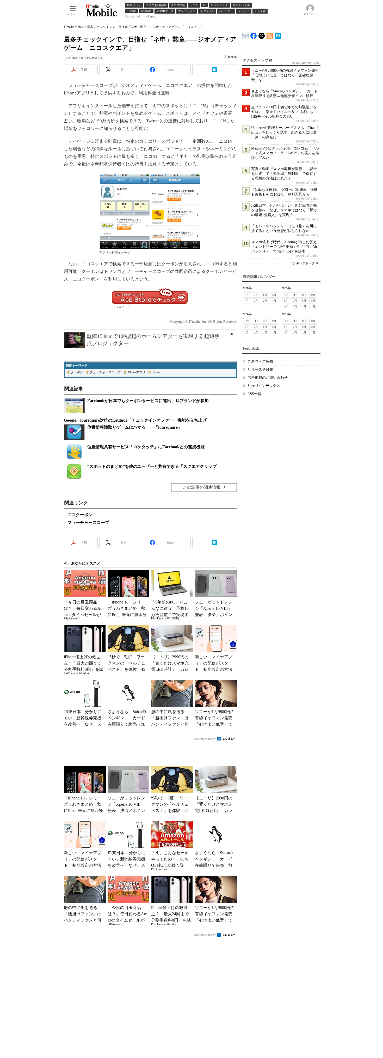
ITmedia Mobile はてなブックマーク (278, 35)
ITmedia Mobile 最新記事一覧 (270, 35)
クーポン (77, 372)
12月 (286, 295)
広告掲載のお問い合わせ (268, 378)
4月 (247, 300)
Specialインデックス (264, 386)
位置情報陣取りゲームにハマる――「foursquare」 (134, 427)
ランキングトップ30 (304, 263)
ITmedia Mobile (74, 27)
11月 (295, 295)
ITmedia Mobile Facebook (253, 35)
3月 (256, 300)
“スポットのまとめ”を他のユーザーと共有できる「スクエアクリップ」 (154, 466)
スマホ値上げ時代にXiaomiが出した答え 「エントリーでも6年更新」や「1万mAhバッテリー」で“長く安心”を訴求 (285, 246)
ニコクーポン (79, 514)
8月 (247, 295)
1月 (274, 300)
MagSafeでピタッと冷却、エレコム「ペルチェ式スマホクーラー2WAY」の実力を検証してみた (285, 153)
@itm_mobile (261, 35)
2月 (265, 300)
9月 (313, 295)
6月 (265, 295)
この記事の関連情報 (201, 487)
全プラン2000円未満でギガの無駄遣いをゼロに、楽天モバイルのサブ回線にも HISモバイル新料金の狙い (284, 111)
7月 (256, 295)
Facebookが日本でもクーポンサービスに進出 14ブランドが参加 (148, 400)
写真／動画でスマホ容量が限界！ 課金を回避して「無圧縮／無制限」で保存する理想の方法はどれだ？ (284, 173)
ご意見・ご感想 (260, 361)
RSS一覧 (254, 394)
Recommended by (205, 738)
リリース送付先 (260, 370)
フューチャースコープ (105, 372)
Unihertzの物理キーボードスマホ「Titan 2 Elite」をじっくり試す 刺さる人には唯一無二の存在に (284, 132)
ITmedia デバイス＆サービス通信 (245, 35)
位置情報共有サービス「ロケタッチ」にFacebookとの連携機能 (146, 447)
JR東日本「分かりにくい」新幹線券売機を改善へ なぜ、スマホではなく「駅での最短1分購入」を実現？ (284, 210)
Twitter (156, 372)
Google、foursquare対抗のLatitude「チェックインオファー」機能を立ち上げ (135, 420)
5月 (274, 295)
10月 (304, 295)
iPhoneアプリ (136, 372)
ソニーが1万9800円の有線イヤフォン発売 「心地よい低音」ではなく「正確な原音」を (286, 75)
